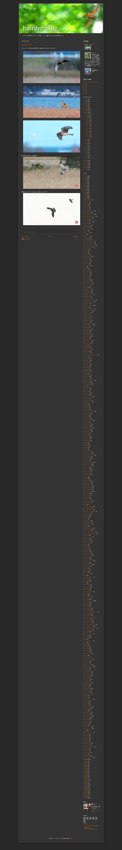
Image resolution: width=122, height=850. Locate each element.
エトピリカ (87, 285)
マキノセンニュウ (89, 699)
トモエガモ (87, 584)
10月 (87, 139)
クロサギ (87, 416)
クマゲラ (87, 407)
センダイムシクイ (89, 528)
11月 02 (88, 137)
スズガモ (87, 517)
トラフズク (87, 588)
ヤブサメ (87, 734)
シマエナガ (87, 498)
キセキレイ (87, 389)
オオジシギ (87, 296)
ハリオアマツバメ (89, 641)
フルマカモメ (88, 673)
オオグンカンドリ (89, 294)
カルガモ (87, 369)
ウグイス (87, 263)
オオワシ (87, 333)
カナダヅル (87, 364)
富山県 (86, 794)
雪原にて (94, 68)
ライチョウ (87, 752)
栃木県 (86, 792)
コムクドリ (87, 471)
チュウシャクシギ (89, 560)
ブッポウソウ (88, 672)
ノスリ (86, 595)
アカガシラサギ (88, 218)
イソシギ (87, 254)
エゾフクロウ (88, 282)
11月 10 (88, 130)
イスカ (86, 252)
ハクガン (87, 606)
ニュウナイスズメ (89, 591)
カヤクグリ (87, 365)
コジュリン (87, 458)
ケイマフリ (87, 426)
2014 (86, 93)
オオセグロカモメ (89, 302)
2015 (86, 91)
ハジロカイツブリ (89, 626)
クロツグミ (87, 418)
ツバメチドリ (88, 573)
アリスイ (87, 249)
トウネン (87, 581)
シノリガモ (87, 493)
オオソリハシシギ (89, 305)
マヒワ (86, 703)
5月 (87, 150)
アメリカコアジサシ (89, 243)
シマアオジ (87, 495)
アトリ (86, 230)
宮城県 (86, 765)
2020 (86, 110)
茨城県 (86, 759)
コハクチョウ (88, 464)
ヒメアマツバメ (88, 653)
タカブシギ (87, 542)
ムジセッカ (87, 721)
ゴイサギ (87, 433)
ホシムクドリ (88, 694)
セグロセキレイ (88, 524)
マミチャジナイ (88, 706)
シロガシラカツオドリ (90, 511)
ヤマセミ (87, 739)
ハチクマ (87, 632)
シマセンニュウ (88, 500)
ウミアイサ (87, 271)
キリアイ (87, 398)
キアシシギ (87, 382)
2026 (86, 99)
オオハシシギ (88, 313)
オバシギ (87, 351)
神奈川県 (87, 779)
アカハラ (87, 223)
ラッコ (86, 754)
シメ (86, 504)
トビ (86, 582)
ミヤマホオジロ (88, 715)
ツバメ (86, 571)
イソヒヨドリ (88, 256)
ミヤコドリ (87, 714)
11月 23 (88, 122)
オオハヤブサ (88, 316)
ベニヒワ (87, 677)
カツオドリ (87, 360)
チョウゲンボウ (88, 564)
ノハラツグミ (88, 597)
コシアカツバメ (88, 453)
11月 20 (88, 124)
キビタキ (87, 395)
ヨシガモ (87, 748)
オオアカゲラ (88, 291)
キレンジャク (88, 400)
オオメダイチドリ (89, 325)
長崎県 (86, 787)
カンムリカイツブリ (89, 380)
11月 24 (88, 120)
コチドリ (87, 460)
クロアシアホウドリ (89, 411)
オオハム (87, 314)
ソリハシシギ (88, 529)
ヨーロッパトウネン (89, 746)
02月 (86, 178)
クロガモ (87, 415)
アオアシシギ (88, 199)
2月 (87, 156)
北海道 (86, 797)
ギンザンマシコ (88, 402)
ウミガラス (87, 272)
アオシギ (87, 207)
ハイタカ (87, 602)
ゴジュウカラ (88, 456)
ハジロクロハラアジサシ (90, 628)
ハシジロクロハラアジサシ (91, 612)
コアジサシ (87, 429)
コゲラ (86, 447)
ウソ (86, 267)
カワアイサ (87, 371)
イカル (86, 251)
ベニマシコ (87, 679)
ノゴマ (86, 593)
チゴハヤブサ (88, 553)
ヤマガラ (87, 735)
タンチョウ (87, 551)
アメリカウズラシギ (89, 241)
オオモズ (87, 327)
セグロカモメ (88, 522)
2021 (86, 108)
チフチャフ (87, 557)
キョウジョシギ (88, 396)
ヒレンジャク (88, 664)
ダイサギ (87, 535)
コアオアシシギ (88, 427)
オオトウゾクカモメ (89, 309)
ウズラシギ (87, 265)
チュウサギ (87, 559)
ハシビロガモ (88, 613)
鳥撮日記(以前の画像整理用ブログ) (91, 828)
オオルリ (87, 331)
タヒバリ (87, 548)
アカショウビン (88, 221)
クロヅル (87, 422)
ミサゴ (86, 710)
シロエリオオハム (89, 509)
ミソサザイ (87, 712)
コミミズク (87, 469)
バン (86, 642)
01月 (86, 176)
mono (86, 198)
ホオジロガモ (88, 688)
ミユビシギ (87, 717)
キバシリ (87, 391)
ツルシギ (87, 579)
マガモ (86, 695)
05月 (86, 183)
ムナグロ (87, 723)
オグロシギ (87, 336)
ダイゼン (87, 539)
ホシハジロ (87, 692)
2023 (86, 104)
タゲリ (86, 544)
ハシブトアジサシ (89, 617)
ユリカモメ (87, 745)
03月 (86, 179)
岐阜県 (86, 763)
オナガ (86, 345)
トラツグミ (87, 586)
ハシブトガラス (88, 621)
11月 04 (88, 134)
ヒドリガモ (87, 650)
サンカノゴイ (88, 484)
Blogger (71, 838)
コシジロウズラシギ (89, 455)
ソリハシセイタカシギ (90, 531)
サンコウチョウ (88, 486)
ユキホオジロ (88, 743)
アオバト (87, 209)
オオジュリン (88, 298)
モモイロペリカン (89, 732)
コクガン (87, 446)
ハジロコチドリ (88, 630)
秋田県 (86, 777)
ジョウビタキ (88, 508)
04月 (86, 181)
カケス (86, 356)
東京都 (86, 790)
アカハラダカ (88, 225)
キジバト (87, 387)
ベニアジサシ (88, 675)
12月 (87, 114)
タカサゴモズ (88, 540)
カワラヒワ (87, 378)
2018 (86, 85)
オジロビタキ (88, 342)
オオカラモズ (88, 292)
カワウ (86, 373)
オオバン (87, 318)
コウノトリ (87, 436)
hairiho (95, 804)
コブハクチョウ (88, 466)
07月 (86, 187)
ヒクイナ (87, 646)
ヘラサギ (87, 681)
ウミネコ (87, 276)
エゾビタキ (87, 280)
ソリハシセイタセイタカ (90, 533)
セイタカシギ (88, 520)
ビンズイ (87, 668)
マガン (86, 697)
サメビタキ (87, 480)
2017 (86, 87)
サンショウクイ (88, 488)
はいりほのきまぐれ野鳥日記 (92, 825)
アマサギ (87, 238)
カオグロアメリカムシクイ (91, 354)
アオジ (86, 205)
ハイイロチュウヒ (32, 232)
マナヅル (87, 701)
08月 (86, 189)
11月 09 (88, 132)
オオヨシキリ (88, 329)
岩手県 (86, 761)
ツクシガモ (87, 566)
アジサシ (87, 227)
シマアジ (87, 497)
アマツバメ (87, 240)
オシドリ (87, 338)
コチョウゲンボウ (89, 462)
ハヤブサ (87, 637)
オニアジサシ (88, 349)
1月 (87, 158)
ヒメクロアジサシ (89, 659)
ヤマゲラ (87, 737)
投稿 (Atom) (27, 239)
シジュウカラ (88, 489)
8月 (87, 143)
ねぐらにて (27, 45)
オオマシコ (87, 322)
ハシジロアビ (88, 610)
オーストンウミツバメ (90, 300)
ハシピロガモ (88, 615)
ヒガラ (86, 644)
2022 (86, 106)
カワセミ (87, 376)
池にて (93, 44)
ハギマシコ (87, 604)
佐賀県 (86, 768)
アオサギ (87, 203)
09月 (86, 190)
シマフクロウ (88, 502)
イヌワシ (87, 258)
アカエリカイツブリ (89, 214)
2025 (86, 101)
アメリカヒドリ (88, 247)
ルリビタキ (87, 755)
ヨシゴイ (87, 750)
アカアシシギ (88, 212)
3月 (87, 154)
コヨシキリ (87, 473)
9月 (87, 141)
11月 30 (88, 118)
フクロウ (87, 670)
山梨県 (86, 774)
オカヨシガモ (88, 334)
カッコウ (87, 362)
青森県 (86, 781)
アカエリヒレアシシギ (90, 216)
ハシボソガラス (88, 622)
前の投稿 (75, 236)
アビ (86, 234)
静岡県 (86, 783)
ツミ (86, 575)
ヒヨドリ (87, 663)
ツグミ (86, 568)
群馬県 (86, 766)
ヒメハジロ (87, 661)
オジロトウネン (88, 340)
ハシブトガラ (88, 619)
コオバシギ (87, 438)
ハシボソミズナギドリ (90, 624)
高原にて (94, 53)
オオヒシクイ (88, 320)
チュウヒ (87, 562)
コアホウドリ (88, 431)
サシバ (86, 478)
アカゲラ (87, 220)
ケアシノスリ (88, 424)
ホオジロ (87, 686)
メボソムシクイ (88, 728)
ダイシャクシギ (88, 537)
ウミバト (87, 278)
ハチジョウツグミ (89, 633)
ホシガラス (87, 690)
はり (86, 639)
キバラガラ (87, 393)
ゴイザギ (87, 435)
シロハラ (87, 515)
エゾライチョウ (88, 283)
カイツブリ (87, 353)
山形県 (86, 772)
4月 (87, 152)
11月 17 (88, 126)
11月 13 (88, 128)
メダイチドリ (88, 726)
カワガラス (87, 375)
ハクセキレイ (88, 608)
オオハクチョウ (88, 311)
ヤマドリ (87, 741)
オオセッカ (87, 303)
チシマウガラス (88, 555)
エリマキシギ (88, 289)
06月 (86, 185)
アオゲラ (87, 201)
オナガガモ (87, 347)
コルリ (86, 477)
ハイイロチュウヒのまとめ (91, 82)
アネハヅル (87, 232)
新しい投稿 (25, 236)
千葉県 (86, 785)
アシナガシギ (88, 229)
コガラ (86, 444)
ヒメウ (86, 655)
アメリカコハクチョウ (90, 245)
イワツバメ (87, 260)
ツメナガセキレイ (89, 577)
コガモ (86, 442)
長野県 (86, 788)
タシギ (86, 546)
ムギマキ (87, 719)
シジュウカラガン (89, 491)
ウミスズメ (87, 274)
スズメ (86, 519)
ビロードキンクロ (89, 666)
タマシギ (87, 549)
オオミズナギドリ (89, 323)
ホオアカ (87, 684)
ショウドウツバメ (89, 506)
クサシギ (87, 405)
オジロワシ (87, 343)
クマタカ (87, 409)
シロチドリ (87, 513)
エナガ (86, 287)
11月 (27, 232)
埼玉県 (86, 770)
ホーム (50, 236)
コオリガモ (87, 440)
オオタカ (87, 307)
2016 (86, 89)
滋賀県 (86, 776)
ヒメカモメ (87, 657)
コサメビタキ (88, 451)
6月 (87, 148)
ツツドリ (87, 570)
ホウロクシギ (88, 683)
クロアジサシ (88, 413)
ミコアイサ (87, 708)
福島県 (86, 796)
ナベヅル (87, 590)
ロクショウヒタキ (89, 757)
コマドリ (87, 467)
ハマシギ (87, 635)
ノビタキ (87, 599)
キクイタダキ (88, 384)
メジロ (86, 725)
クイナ (86, 404)
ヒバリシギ (87, 652)
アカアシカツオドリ (89, 210)
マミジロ (87, 705)
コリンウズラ (88, 475)
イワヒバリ (87, 262)
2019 (86, 83)
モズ (86, 730)
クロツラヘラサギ (89, 420)
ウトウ (86, 269)
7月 (87, 145)
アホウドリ (87, 236)
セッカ (86, 526)
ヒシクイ (87, 648)
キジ (86, 385)
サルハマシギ (88, 482)
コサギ (86, 449)
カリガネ (87, 367)
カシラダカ (87, 358)
